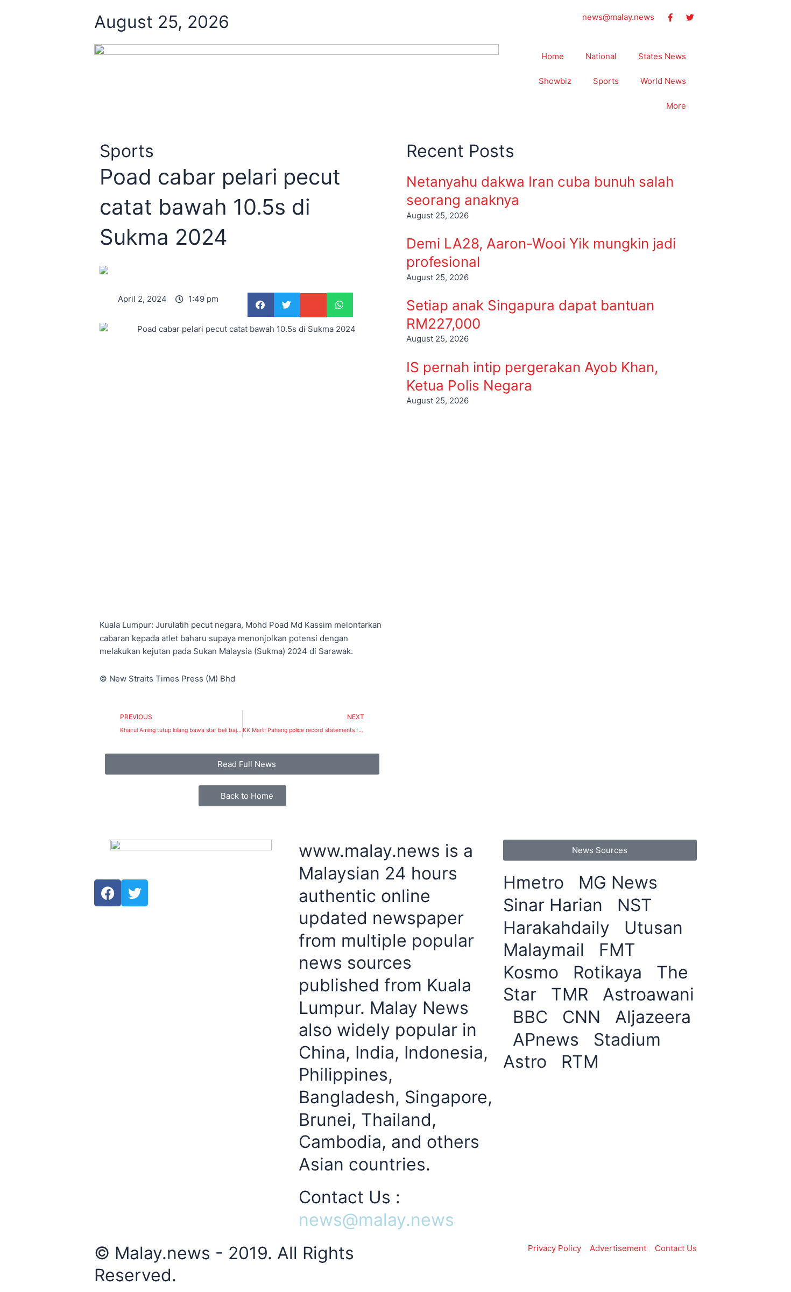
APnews (548, 1039)
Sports (606, 81)
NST (637, 905)
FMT (619, 949)
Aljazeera (653, 1016)
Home (552, 56)
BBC (533, 1016)
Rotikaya (610, 972)
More (676, 106)
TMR (572, 994)
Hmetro (536, 882)
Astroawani (648, 994)
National (601, 56)
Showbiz (555, 81)
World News (663, 81)
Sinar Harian (555, 905)
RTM (582, 1061)
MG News (620, 882)
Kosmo (533, 972)
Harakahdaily (559, 927)
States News (662, 56)
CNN (583, 1016)
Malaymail (546, 949)
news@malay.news (376, 1219)
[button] (261, 305)
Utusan (656, 927)
